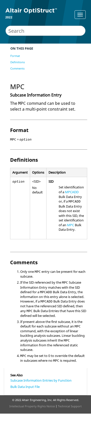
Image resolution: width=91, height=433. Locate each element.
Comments (17, 68)
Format (15, 56)
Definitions (17, 62)
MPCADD (72, 192)
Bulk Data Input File (25, 386)
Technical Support (70, 406)
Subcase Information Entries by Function (41, 380)
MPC (70, 225)
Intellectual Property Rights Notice (32, 406)
